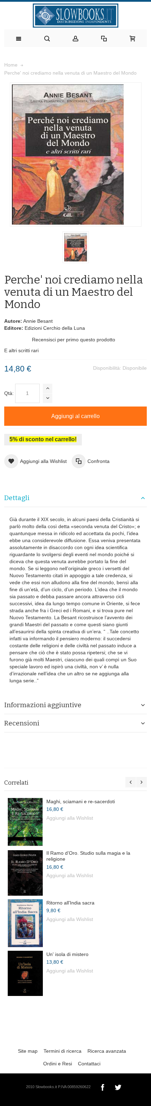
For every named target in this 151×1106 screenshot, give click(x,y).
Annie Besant (38, 321)
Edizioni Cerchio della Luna (55, 328)
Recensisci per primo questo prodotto (73, 339)
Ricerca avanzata (106, 1051)
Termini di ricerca (62, 1051)
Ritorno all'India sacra (70, 903)
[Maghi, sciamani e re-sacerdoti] (25, 822)
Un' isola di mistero (67, 954)
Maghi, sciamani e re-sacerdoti (80, 801)
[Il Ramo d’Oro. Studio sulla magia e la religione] (25, 873)
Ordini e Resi (57, 1063)
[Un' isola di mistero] (25, 973)
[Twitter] (118, 1086)
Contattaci (89, 1063)
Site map (28, 1051)
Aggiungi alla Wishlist (69, 818)
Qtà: (9, 393)
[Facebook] (103, 1086)
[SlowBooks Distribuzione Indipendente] (75, 16)
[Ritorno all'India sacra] (25, 923)
